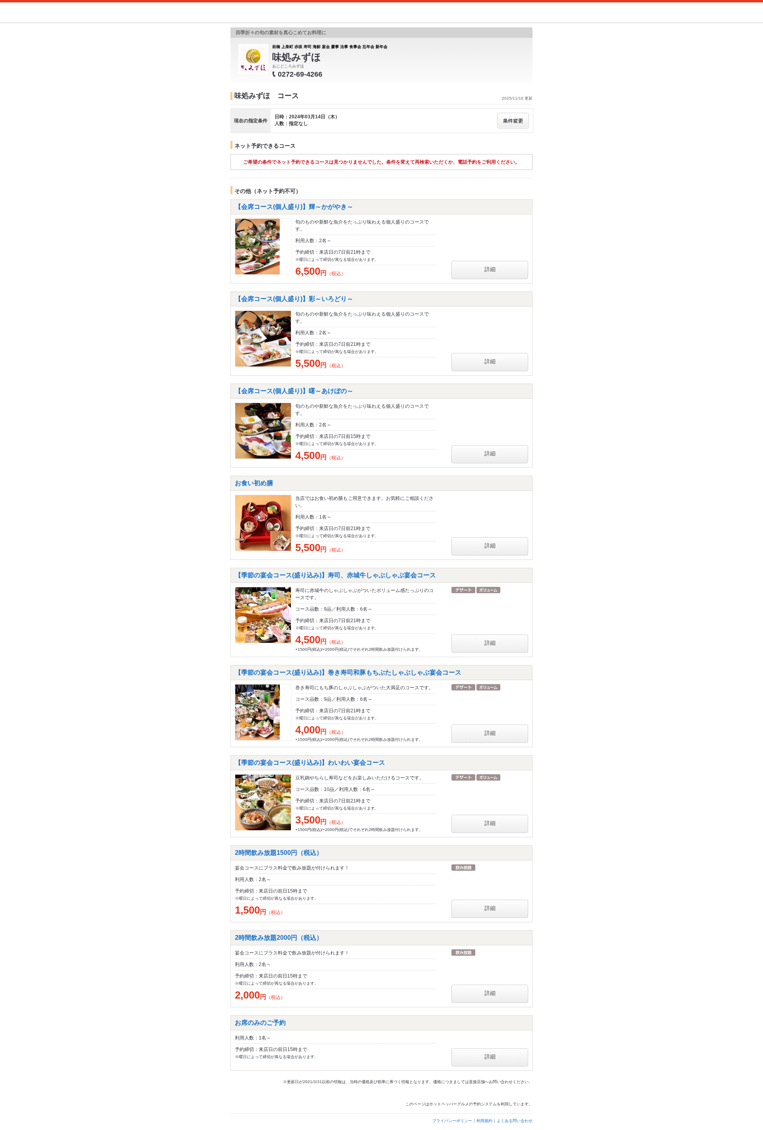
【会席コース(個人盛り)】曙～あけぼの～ (294, 391)
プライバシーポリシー (452, 1120)
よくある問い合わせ (515, 1120)
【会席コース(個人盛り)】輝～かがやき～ (294, 206)
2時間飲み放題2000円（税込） (279, 937)
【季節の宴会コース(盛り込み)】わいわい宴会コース (310, 762)
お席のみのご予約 (260, 1022)
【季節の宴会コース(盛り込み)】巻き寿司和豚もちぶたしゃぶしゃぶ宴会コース (348, 672)
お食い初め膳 (254, 483)
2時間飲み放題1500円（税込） (279, 852)
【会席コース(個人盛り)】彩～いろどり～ (294, 298)
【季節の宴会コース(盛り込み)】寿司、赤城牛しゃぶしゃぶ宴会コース (335, 575)
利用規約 (484, 1120)
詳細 (490, 269)
